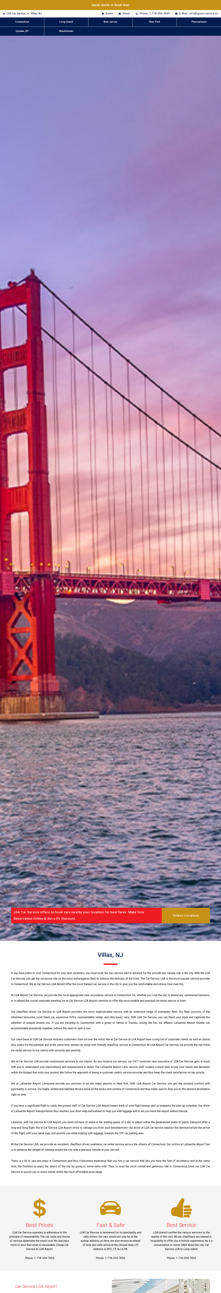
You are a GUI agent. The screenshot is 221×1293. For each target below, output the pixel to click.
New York (154, 21)
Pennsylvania (198, 21)
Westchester (66, 31)
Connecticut (22, 21)
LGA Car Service (16, 13)
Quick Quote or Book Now (110, 5)
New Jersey (110, 21)
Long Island (66, 21)
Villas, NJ (36, 13)
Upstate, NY (22, 31)
